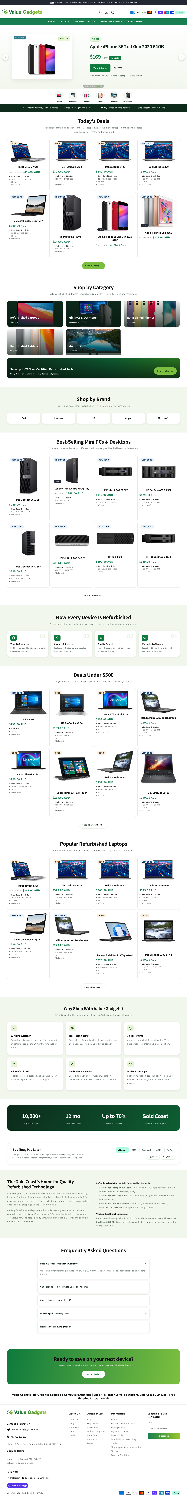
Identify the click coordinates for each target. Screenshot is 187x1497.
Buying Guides (118, 1427)
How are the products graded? (55, 1326)
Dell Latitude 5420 (72, 166)
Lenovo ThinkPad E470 (115, 714)
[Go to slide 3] (90, 86)
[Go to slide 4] (92, 86)
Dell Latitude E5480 (158, 792)
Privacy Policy (117, 1435)
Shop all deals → (93, 265)
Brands (114, 1419)
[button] (50, 21)
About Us (73, 1419)
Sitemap (115, 1451)
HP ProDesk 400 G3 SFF (158, 490)
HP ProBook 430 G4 (72, 723)
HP (93, 418)
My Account (92, 1427)
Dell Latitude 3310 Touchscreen (158, 717)
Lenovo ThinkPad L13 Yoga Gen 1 (115, 955)
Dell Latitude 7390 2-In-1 (158, 954)
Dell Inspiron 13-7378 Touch (72, 792)
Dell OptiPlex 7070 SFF (28, 566)
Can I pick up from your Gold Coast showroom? (64, 1286)
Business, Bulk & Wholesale (124, 1423)
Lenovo (58, 418)
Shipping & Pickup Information (126, 1447)
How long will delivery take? (54, 1313)
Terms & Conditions (120, 1455)
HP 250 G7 (28, 719)
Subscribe (164, 1436)
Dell (24, 418)
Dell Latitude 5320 (28, 167)
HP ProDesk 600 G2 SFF (115, 490)
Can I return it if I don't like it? (55, 1300)
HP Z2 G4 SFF (115, 557)
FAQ (89, 1419)
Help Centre (92, 1423)
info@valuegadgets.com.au (24, 1429)
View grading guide (24, 74)
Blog (71, 1423)
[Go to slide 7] (101, 86)
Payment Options (119, 1431)
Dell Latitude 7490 (115, 777)
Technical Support (96, 1431)
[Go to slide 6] (97, 86)
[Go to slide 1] (85, 86)
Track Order (92, 1435)
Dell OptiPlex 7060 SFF (71, 236)
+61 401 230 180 (18, 1436)
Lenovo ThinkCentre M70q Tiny (71, 488)
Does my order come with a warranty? (59, 1263)
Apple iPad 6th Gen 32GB (158, 232)
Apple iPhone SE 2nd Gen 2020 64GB (115, 238)
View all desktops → (93, 595)
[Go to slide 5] (95, 86)
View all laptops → (93, 987)
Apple (128, 418)
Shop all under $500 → (93, 824)
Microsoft (163, 418)
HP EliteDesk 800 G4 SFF (72, 558)
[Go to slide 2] (87, 86)
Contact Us (74, 1427)
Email (150, 1422)
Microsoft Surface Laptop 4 (28, 221)
